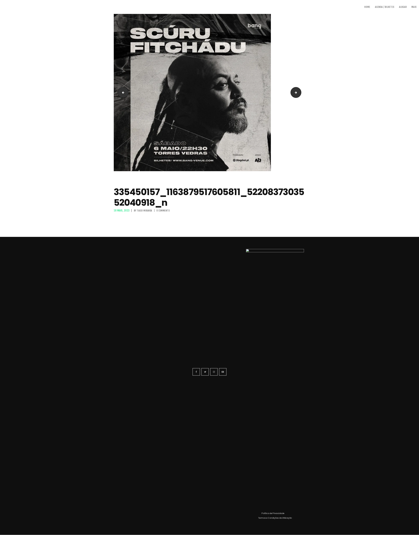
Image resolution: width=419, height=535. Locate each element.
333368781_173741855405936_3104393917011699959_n (121, 92)
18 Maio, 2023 (122, 210)
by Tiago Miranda (143, 210)
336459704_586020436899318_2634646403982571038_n (300, 92)
